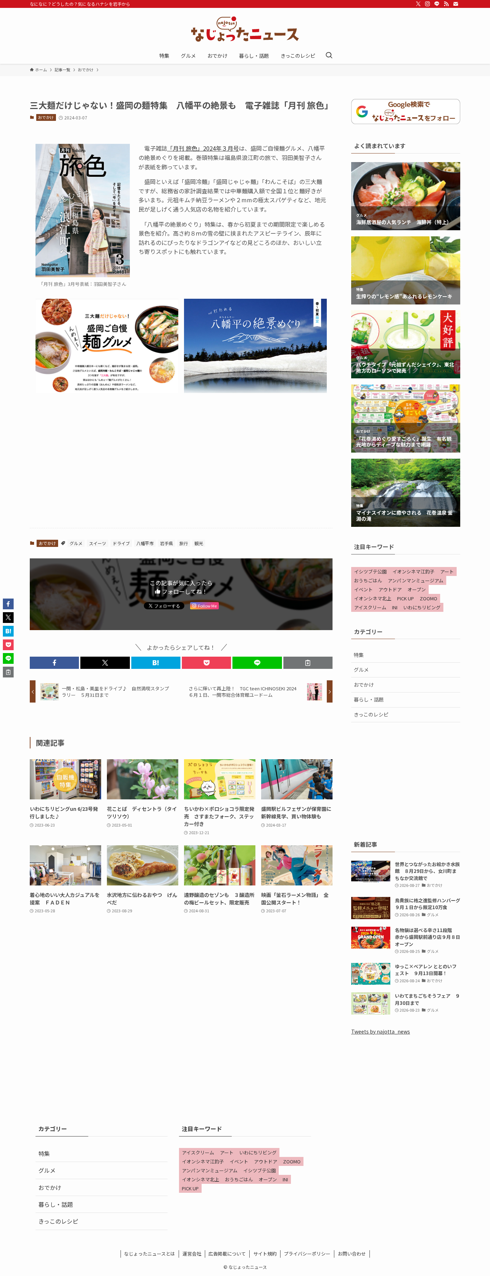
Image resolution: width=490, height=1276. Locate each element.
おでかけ (46, 117)
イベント (363, 589)
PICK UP (405, 598)
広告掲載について (227, 1253)
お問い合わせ (352, 1253)
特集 (359, 654)
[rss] (446, 4)
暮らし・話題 (369, 699)
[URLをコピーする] (308, 663)
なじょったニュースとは (149, 1253)
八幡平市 (145, 543)
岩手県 (166, 543)
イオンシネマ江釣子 (413, 571)
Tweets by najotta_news (380, 1031)
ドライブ (121, 543)
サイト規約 (265, 1253)
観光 (198, 543)
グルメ (76, 543)
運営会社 (192, 1253)
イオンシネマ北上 (372, 598)
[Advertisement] (181, 466)
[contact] (455, 4)
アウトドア (390, 589)
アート (447, 571)
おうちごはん (368, 580)
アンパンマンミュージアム (415, 580)
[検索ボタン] (329, 55)
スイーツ (97, 543)
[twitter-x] (418, 4)
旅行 (183, 543)
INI (394, 607)
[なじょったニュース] (245, 29)
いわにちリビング (421, 607)
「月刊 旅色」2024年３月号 (203, 148)
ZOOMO (428, 598)
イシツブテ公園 (370, 571)
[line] (437, 4)
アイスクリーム (370, 607)
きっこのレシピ (371, 714)
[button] (54, 663)
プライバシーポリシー (307, 1253)
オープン (416, 589)
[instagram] (427, 4)
